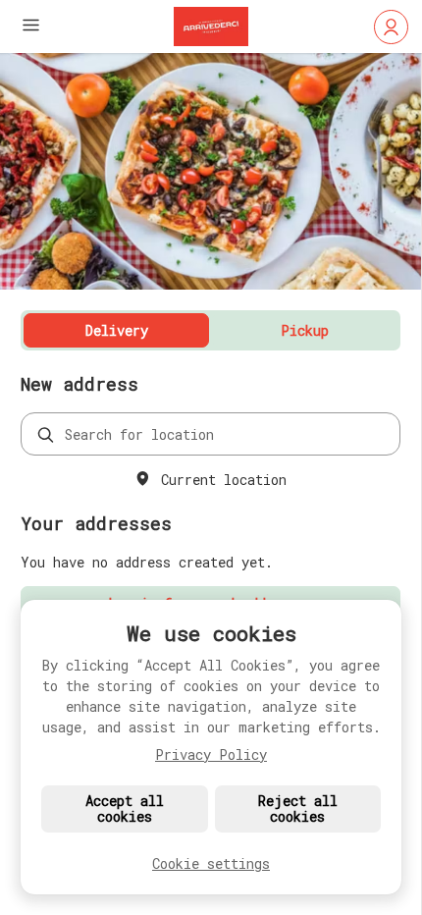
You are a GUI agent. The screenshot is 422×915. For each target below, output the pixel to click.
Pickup (305, 330)
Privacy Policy (211, 754)
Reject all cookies (298, 808)
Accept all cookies (124, 808)
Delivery (116, 330)
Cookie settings (211, 863)
